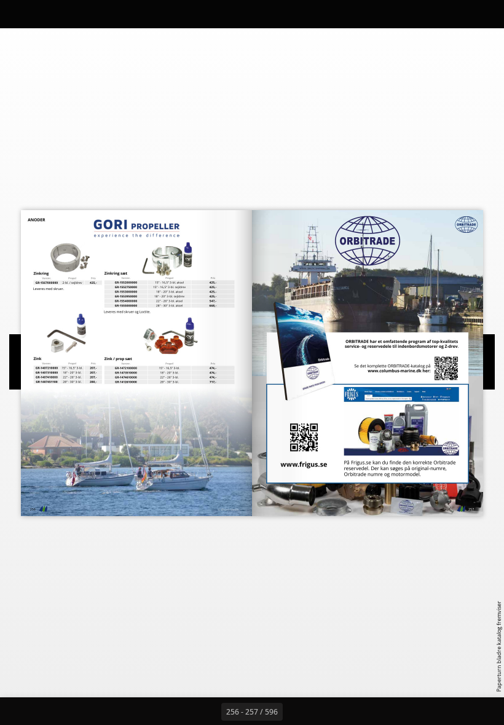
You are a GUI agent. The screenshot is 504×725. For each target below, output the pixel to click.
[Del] (459, 14)
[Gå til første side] (180, 711)
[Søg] (17, 14)
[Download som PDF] (73, 14)
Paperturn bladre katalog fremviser (499, 646)
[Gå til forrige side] (207, 711)
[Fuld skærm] (486, 14)
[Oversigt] (45, 14)
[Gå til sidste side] (323, 711)
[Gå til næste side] (296, 711)
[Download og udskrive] (100, 14)
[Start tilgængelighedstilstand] (128, 14)
